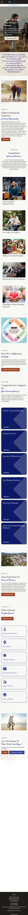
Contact (5, 752)
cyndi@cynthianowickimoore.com (14, 910)
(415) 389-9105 (15, 897)
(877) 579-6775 (16, 898)
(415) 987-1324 (15, 899)
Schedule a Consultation (17, 752)
